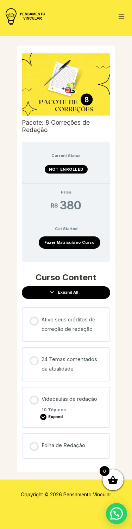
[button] (116, 513)
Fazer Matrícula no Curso (69, 242)
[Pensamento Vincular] (26, 17)
